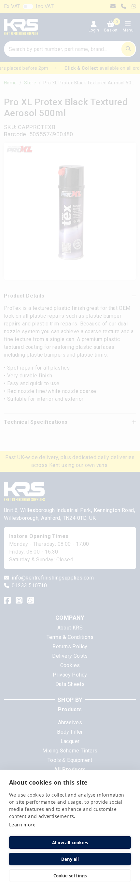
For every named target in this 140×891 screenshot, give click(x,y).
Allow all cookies (70, 843)
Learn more (22, 825)
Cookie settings (70, 876)
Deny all (70, 859)
